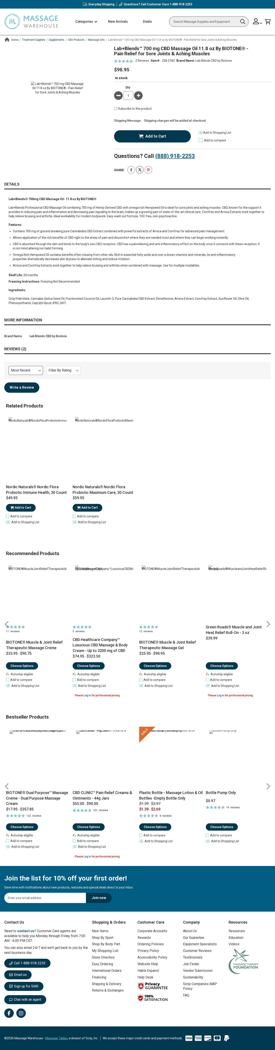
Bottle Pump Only (221, 792)
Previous (6, 624)
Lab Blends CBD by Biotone (214, 60)
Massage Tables (56, 1038)
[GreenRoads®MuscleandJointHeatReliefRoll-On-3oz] (237, 594)
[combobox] (209, 21)
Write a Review (22, 387)
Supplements (56, 39)
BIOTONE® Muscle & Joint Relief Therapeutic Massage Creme (34, 645)
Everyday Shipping (102, 4)
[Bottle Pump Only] (237, 758)
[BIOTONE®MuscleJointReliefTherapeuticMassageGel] (171, 594)
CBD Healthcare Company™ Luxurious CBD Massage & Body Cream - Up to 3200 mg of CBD (100, 645)
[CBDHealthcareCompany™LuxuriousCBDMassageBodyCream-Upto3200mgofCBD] (104, 594)
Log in (87, 695)
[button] (257, 21)
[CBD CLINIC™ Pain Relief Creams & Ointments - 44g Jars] (104, 758)
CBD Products (76, 39)
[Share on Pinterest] (148, 170)
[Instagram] (21, 1013)
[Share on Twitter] (140, 170)
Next (268, 624)
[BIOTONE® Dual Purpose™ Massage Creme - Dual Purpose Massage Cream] (37, 758)
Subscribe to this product (135, 109)
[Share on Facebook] (131, 170)
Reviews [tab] (14, 349)
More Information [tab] (23, 320)
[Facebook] (9, 1013)
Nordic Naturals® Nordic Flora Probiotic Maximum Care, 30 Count (103, 490)
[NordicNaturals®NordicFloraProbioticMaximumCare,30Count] (104, 446)
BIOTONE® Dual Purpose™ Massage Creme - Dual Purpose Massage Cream (37, 798)
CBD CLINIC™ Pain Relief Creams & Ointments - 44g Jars (102, 795)
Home (14, 39)
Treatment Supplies (33, 39)
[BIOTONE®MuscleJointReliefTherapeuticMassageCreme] (37, 594)
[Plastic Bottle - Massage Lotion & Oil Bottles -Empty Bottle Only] (171, 758)
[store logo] (31, 22)
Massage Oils (96, 39)
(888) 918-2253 (175, 156)
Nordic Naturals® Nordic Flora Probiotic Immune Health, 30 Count (36, 490)
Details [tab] (12, 184)
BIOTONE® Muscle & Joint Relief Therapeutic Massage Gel (167, 645)
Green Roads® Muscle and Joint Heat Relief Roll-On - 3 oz (234, 630)
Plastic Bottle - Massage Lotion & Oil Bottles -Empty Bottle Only (171, 795)
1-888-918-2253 (181, 4)
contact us (25, 931)
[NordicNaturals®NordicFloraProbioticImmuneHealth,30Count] (37, 446)
